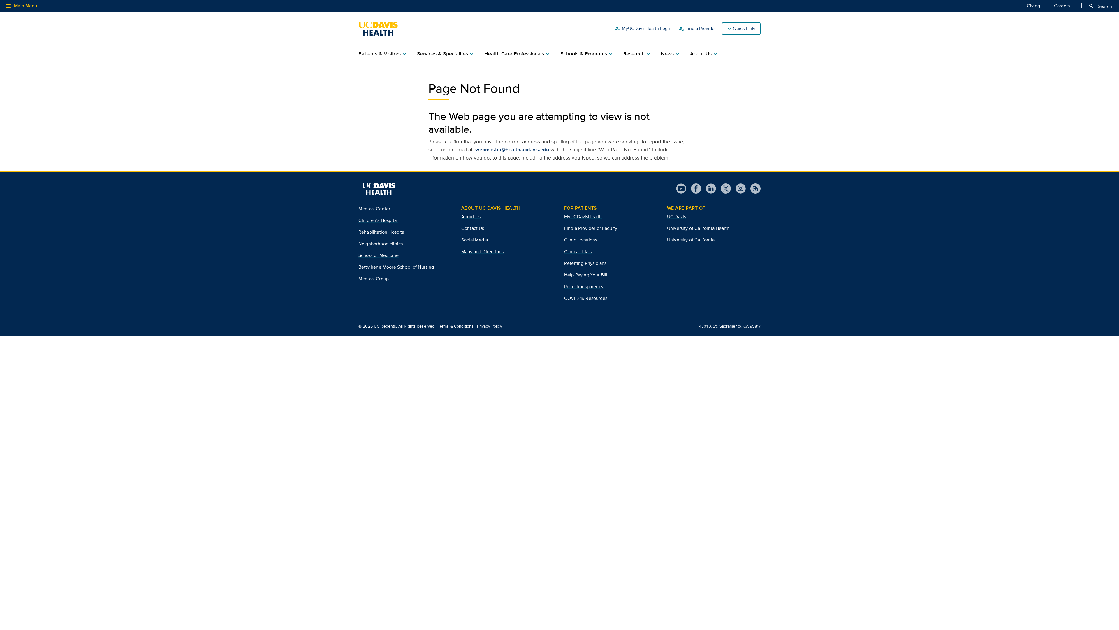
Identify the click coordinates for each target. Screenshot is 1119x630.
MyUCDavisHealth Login (643, 28)
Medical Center (374, 208)
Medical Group (373, 278)
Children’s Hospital (378, 220)
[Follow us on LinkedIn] (708, 188)
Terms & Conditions (456, 326)
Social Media (474, 240)
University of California (691, 240)
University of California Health (698, 228)
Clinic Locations (580, 240)
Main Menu (21, 6)
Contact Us (472, 228)
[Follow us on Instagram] (738, 188)
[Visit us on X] (723, 188)
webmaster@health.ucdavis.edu (512, 149)
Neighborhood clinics (380, 243)
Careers (1062, 5)
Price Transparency (584, 286)
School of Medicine (378, 255)
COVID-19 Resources (585, 298)
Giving (1033, 5)
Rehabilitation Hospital (382, 232)
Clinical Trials (578, 251)
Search (1100, 6)
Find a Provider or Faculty (590, 228)
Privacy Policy (489, 326)
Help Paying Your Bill (585, 275)
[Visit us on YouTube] (681, 188)
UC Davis (676, 216)
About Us (471, 216)
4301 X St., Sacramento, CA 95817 (730, 326)
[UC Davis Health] (381, 28)
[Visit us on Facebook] (693, 188)
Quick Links (744, 28)
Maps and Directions (482, 251)
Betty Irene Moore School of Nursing (396, 267)
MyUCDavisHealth (583, 216)
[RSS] (753, 188)
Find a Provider (697, 28)
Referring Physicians (585, 263)
